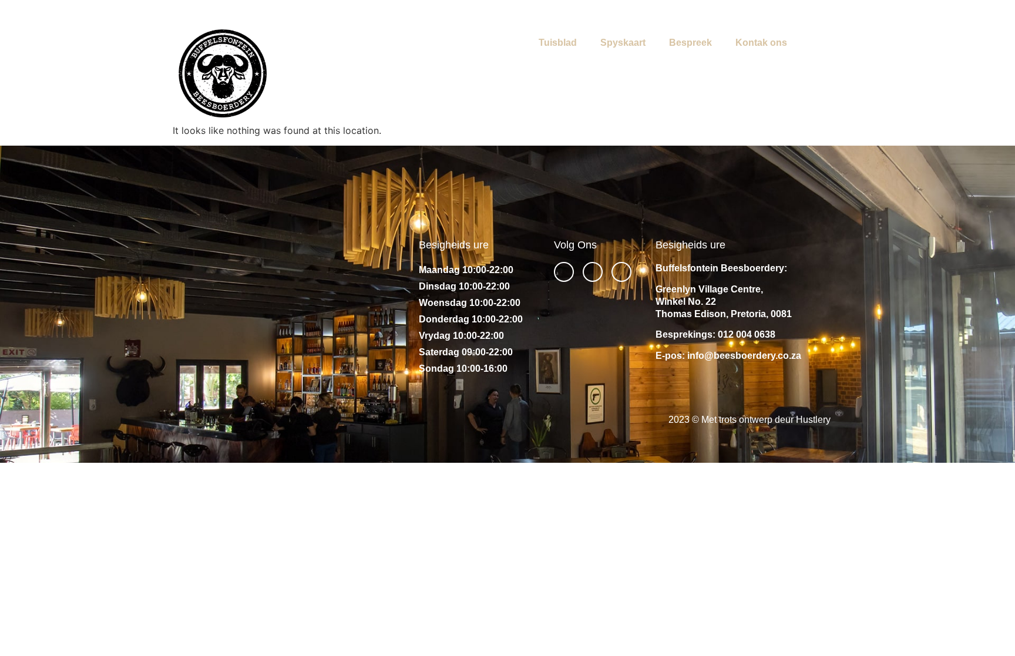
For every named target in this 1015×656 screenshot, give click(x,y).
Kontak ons (761, 43)
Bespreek (690, 43)
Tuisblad (558, 43)
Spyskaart (623, 43)
